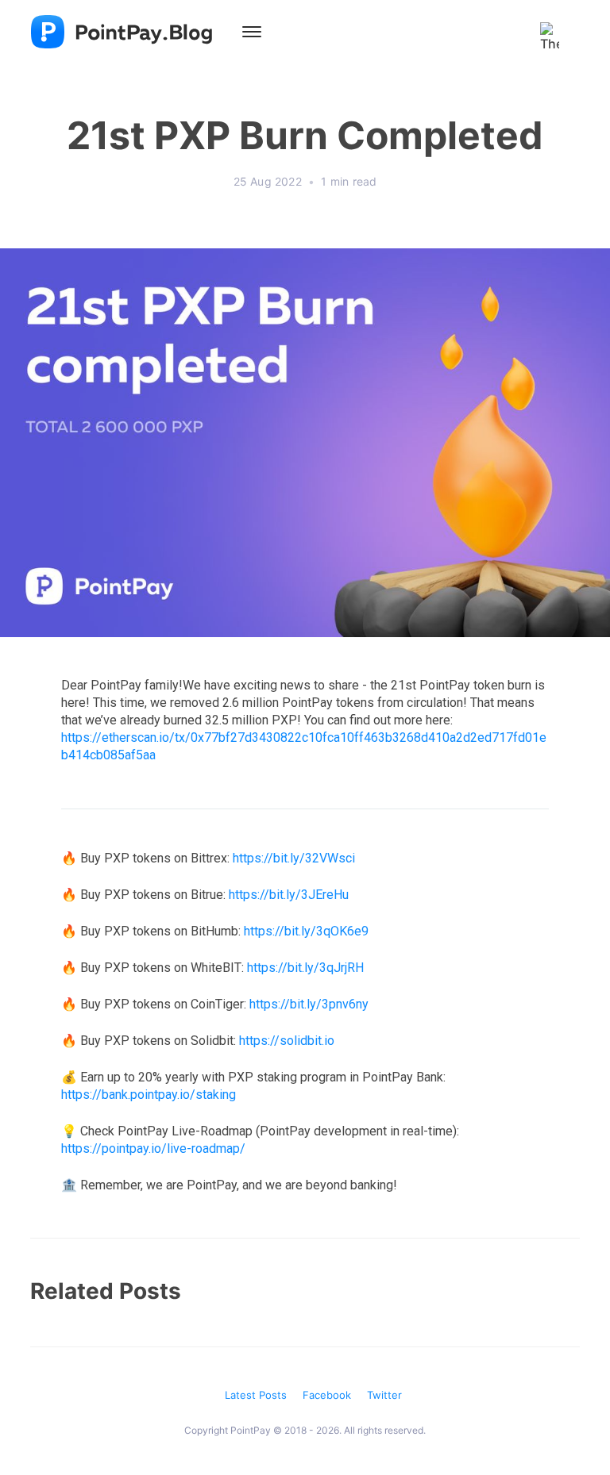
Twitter (384, 1395)
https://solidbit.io (286, 1040)
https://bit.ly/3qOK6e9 (306, 931)
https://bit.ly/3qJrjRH (305, 967)
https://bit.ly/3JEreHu (289, 894)
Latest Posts (256, 1395)
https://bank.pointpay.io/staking (148, 1094)
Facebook (327, 1395)
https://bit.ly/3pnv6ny (309, 1004)
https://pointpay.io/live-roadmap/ (153, 1148)
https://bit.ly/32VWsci (294, 858)
